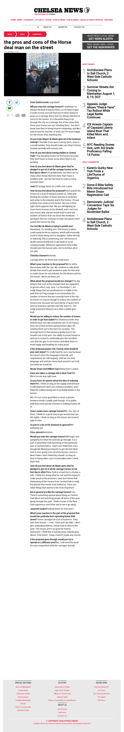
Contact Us (79, 27)
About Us (47, 27)
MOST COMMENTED (90, 162)
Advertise (62, 27)
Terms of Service (55, 723)
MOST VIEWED (88, 64)
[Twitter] (17, 102)
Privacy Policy (67, 723)
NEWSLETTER (100, 3)
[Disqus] (42, 581)
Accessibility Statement (82, 723)
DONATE (114, 3)
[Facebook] (9, 102)
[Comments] (9, 108)
